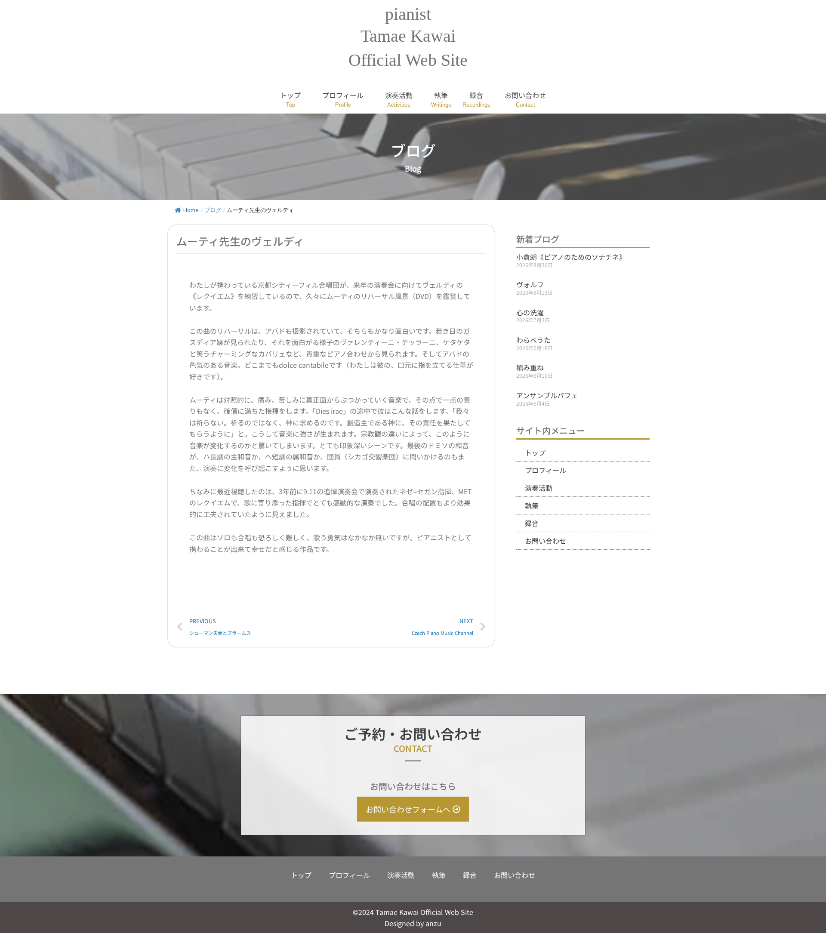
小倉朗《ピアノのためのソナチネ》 (571, 257)
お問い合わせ (525, 95)
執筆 (441, 95)
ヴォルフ (530, 284)
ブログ (212, 210)
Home (190, 210)
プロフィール (343, 95)
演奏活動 (399, 95)
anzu (433, 923)
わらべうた (533, 340)
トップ (290, 95)
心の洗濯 (530, 312)
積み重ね (530, 367)
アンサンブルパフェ (547, 395)
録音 (476, 95)
